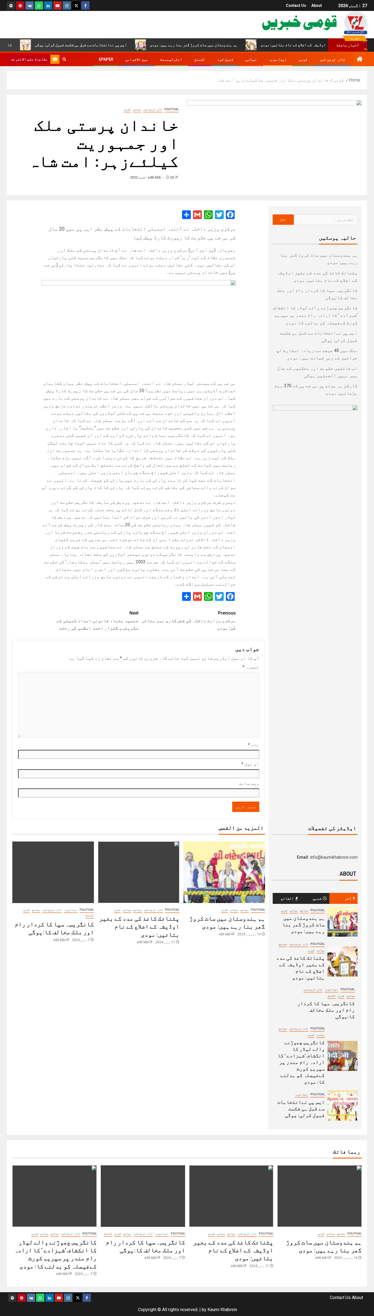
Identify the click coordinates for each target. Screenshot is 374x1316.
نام (253, 744)
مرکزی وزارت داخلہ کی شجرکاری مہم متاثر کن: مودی (189, 620)
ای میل (250, 764)
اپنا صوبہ (277, 59)
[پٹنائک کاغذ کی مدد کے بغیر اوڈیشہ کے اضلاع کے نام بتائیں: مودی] (139, 872)
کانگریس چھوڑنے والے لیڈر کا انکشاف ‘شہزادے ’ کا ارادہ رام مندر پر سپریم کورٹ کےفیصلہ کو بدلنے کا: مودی (315, 315)
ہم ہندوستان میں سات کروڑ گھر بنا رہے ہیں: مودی (214, 45)
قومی (303, 59)
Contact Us (296, 5)
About (316, 5)
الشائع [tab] (287, 898)
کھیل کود (225, 59)
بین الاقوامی (136, 59)
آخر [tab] (348, 898)
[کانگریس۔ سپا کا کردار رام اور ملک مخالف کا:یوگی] (53, 872)
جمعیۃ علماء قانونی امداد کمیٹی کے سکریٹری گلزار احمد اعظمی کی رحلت (97, 620)
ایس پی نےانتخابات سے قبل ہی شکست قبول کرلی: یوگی (102, 45)
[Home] (360, 59)
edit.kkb (155, 177)
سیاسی (250, 59)
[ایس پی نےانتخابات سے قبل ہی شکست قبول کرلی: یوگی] (342, 1106)
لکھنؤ (199, 59)
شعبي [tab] (317, 898)
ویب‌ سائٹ (249, 783)
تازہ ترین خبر (332, 59)
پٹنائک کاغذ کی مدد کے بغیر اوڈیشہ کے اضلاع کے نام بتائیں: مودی (139, 926)
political (172, 109)
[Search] (64, 59)
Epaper (106, 59)
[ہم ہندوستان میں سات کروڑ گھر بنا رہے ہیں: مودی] (224, 872)
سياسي (244, 909)
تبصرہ (251, 666)
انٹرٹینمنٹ (171, 59)
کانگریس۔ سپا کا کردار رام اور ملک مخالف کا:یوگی (326, 1009)
